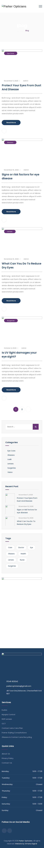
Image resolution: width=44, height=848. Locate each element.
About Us (6, 754)
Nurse (22, 560)
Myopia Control (8, 714)
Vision (10, 472)
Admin (25, 81)
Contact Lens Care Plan (12, 728)
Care (10, 547)
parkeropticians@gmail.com (18, 686)
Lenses (9, 231)
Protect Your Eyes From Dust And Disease (27, 499)
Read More (11, 122)
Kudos (4, 710)
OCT (4, 723)
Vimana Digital (31, 844)
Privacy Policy (7, 758)
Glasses (10, 142)
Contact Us (7, 763)
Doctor (21, 547)
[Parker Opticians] (14, 6)
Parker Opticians (26, 841)
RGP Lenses (7, 719)
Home (19, 30)
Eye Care (10, 53)
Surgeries (11, 321)
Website (18, 844)
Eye (31, 547)
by (23, 844)
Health (23, 554)
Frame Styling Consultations (14, 732)
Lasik (10, 459)
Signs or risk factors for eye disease (27, 511)
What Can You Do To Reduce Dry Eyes (26, 522)
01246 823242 (12, 681)
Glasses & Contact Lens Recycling (17, 737)
